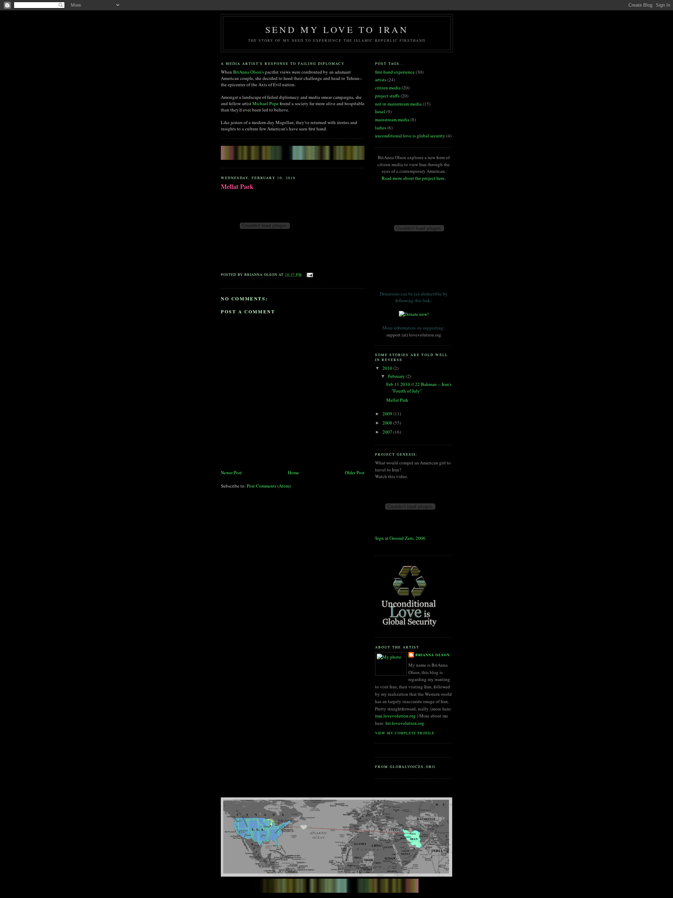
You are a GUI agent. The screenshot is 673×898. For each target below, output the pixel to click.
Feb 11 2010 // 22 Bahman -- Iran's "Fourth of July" (418, 387)
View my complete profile (404, 732)
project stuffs (387, 96)
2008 (387, 423)
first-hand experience (395, 72)
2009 (387, 413)
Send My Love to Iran (337, 29)
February (397, 376)
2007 (387, 432)
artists (380, 79)
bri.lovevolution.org (405, 723)
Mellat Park (237, 186)
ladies (380, 127)
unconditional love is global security (410, 135)
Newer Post (231, 472)
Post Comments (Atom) (269, 486)
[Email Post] (309, 274)
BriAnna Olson (432, 654)
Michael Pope (265, 103)
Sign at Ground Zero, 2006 (400, 538)
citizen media (388, 87)
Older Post (355, 472)
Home (293, 472)
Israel (380, 111)
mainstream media (392, 119)
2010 (387, 368)
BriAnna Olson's (248, 72)
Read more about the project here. (414, 178)
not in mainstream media (398, 104)
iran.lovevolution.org (395, 716)
